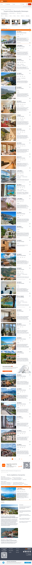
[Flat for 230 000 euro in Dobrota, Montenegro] (16, 273)
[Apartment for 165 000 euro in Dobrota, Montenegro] (16, 394)
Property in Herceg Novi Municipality (6, 478)
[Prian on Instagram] (23, 551)
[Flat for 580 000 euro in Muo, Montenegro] (16, 231)
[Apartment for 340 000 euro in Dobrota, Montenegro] (16, 436)
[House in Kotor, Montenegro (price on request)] (16, 301)
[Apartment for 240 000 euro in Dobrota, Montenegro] (16, 343)
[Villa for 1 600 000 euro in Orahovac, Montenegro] (16, 51)
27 (19, 459)
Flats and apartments (4, 13)
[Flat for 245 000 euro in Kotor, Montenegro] (16, 315)
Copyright (17, 550)
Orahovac (22, 15)
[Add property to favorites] (30, 32)
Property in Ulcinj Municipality (5, 479)
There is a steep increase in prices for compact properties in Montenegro (24, 519)
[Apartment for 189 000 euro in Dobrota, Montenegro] (16, 408)
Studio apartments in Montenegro (17, 484)
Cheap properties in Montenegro (5, 482)
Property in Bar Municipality (17, 478)
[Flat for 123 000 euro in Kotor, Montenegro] (16, 78)
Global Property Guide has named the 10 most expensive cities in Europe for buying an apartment (25, 507)
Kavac (10, 15)
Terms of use (17, 548)
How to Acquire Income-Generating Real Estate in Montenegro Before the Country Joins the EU (25, 511)
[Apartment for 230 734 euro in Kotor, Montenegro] (16, 134)
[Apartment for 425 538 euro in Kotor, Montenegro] (16, 148)
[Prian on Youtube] (28, 551)
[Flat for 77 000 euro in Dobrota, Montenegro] (16, 120)
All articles (21, 504)
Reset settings (25, 6)
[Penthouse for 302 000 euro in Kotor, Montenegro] (16, 190)
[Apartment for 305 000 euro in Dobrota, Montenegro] (16, 329)
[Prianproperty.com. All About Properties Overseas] (4, 1)
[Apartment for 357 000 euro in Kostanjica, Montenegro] (16, 37)
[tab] (3, 502)
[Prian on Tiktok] (30, 551)
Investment (7, 515)
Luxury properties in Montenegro (17, 482)
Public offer (17, 552)
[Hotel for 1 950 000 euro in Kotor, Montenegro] (16, 357)
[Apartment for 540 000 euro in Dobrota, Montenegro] (16, 380)
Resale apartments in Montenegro (6, 483)
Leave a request (7, 371)
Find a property (11, 548)
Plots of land (19, 13)
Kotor (1, 15)
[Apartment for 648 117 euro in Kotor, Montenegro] (16, 162)
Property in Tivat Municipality (16, 477)
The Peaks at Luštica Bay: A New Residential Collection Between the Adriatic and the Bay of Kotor (9, 517)
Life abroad (13, 515)
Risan (18, 15)
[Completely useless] (1, 472)
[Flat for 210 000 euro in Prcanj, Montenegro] (26, 22)
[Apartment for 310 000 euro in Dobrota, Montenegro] (16, 259)
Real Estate (10, 515)
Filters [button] (23, 4)
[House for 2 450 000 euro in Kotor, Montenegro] (16, 204)
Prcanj (14, 15)
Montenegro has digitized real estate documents (9, 540)
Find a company (11, 550)
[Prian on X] (25, 551)
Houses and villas (11, 13)
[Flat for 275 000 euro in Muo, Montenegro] (16, 422)
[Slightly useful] (4, 472)
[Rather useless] (3, 472)
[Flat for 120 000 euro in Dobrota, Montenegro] (6, 22)
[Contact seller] (29, 42)
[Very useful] (7, 472)
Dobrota (6, 15)
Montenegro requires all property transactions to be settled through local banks (24, 515)
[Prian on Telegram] (27, 551)
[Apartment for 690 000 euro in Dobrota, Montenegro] (16, 106)
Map (30, 28)
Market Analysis (3, 515)
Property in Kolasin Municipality (16, 479)
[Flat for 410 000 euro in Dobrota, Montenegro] (16, 287)
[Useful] (5, 472)
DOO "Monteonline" (19, 42)
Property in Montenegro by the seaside (18, 483)
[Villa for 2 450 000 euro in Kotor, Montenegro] (16, 176)
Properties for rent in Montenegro (5, 484)
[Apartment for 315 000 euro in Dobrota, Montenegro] (16, 450)
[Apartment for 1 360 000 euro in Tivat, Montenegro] (16, 493)
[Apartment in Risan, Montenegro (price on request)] (16, 22)
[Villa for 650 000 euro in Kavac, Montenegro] (16, 64)
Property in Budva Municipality (5, 477)
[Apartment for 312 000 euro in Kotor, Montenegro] (16, 218)
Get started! (27, 562)
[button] (3, 4)
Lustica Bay (18, 499)
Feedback (10, 552)
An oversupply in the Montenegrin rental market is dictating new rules (25, 522)
